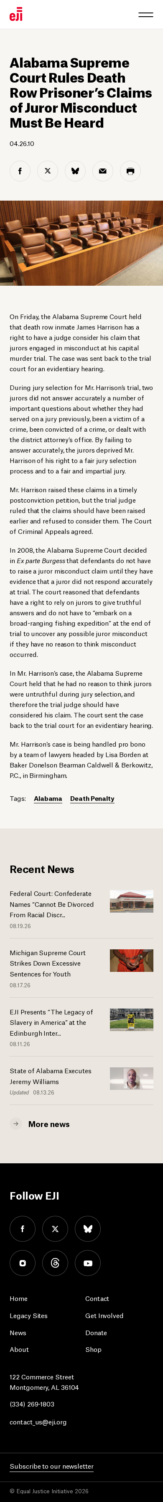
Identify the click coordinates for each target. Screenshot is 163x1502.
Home (19, 1297)
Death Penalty (92, 797)
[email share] (102, 171)
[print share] (130, 171)
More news (48, 1123)
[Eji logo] (16, 14)
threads (55, 1263)
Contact (97, 1297)
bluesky (88, 1229)
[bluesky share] (75, 171)
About (19, 1348)
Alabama (48, 797)
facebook (23, 1229)
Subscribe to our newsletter (51, 1465)
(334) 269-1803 (32, 1403)
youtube (88, 1263)
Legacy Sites (29, 1315)
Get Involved (104, 1315)
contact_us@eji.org (38, 1421)
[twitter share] (47, 171)
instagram (23, 1263)
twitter (55, 1229)
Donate (96, 1332)
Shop (93, 1348)
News (18, 1332)
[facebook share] (20, 171)
